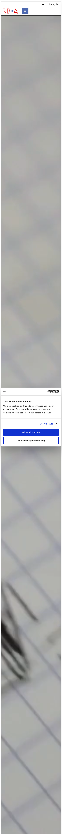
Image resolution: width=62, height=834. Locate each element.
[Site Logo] (10, 11)
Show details (46, 423)
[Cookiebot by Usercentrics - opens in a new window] (45, 391)
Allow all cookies (31, 432)
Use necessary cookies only (31, 440)
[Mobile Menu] (25, 11)
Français (53, 4)
